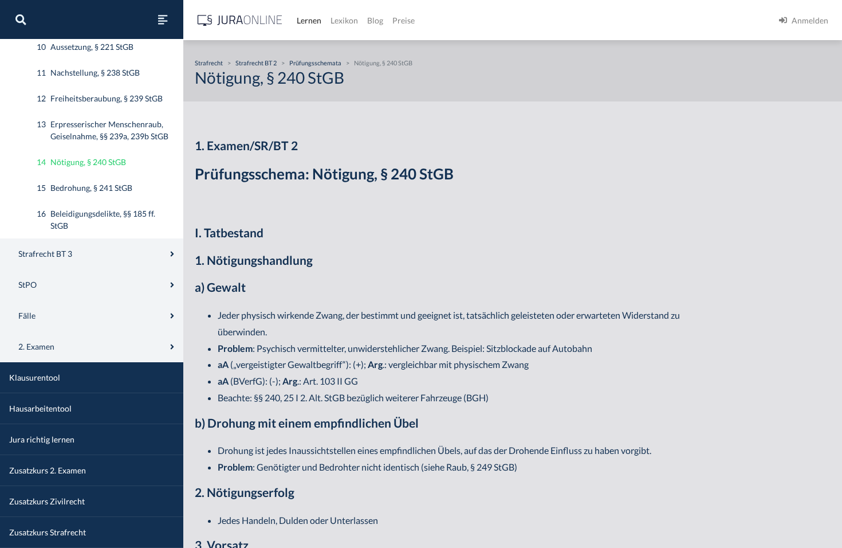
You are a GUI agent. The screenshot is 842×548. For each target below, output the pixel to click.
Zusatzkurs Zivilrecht (47, 501)
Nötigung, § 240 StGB (383, 62)
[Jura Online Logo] (240, 20)
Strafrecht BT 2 (256, 62)
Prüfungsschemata (315, 62)
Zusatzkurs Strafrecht (47, 532)
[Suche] (20, 19)
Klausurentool (34, 377)
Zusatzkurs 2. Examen (47, 470)
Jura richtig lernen (41, 439)
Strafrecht (209, 62)
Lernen (309, 20)
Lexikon (344, 20)
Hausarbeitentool (40, 408)
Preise (403, 20)
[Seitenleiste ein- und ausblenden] (162, 19)
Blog (375, 20)
